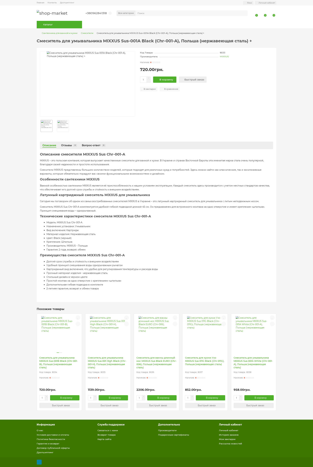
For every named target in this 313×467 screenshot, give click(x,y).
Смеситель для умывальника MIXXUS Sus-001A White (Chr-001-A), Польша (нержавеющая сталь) (253, 362)
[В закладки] (78, 317)
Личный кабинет (230, 424)
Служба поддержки (111, 424)
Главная (40, 2)
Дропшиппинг (67, 2)
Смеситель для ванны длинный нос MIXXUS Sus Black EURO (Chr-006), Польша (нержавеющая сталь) (156, 362)
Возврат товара (106, 434)
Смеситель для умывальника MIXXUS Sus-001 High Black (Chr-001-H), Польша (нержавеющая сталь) (107, 362)
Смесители (87, 33)
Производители (167, 430)
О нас (40, 430)
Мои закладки (227, 439)
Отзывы (68, 145)
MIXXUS (224, 56)
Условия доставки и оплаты (53, 434)
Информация (46, 424)
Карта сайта (104, 439)
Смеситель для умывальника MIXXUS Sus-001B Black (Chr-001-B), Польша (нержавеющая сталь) (58, 362)
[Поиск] (244, 13)
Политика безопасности (51, 439)
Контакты (52, 2)
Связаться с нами (107, 430)
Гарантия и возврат (48, 443)
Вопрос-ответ (93, 145)
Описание (49, 145)
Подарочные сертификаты (173, 434)
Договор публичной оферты (53, 448)
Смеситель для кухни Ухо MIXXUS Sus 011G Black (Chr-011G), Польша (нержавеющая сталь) (204, 361)
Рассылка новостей (230, 443)
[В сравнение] (78, 324)
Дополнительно (169, 424)
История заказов (228, 434)
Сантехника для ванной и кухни (59, 33)
